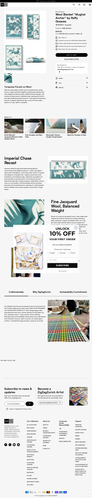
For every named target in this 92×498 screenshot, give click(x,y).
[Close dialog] (75, 227)
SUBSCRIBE (62, 265)
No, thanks (62, 271)
